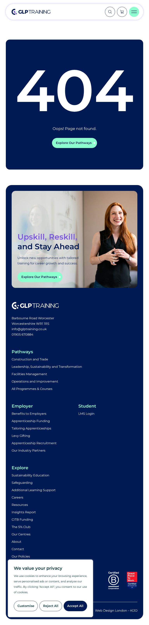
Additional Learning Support (34, 490)
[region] (50, 588)
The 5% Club (21, 527)
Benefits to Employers (29, 414)
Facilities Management (29, 374)
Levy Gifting (21, 436)
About (16, 542)
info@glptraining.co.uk (29, 329)
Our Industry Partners (28, 450)
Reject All (50, 606)
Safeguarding (22, 483)
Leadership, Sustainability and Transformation (47, 367)
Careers (17, 497)
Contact (18, 549)
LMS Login (86, 414)
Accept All (75, 606)
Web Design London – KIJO (116, 610)
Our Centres (21, 534)
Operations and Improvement (35, 381)
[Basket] (122, 12)
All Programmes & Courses (32, 389)
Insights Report (24, 512)
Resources (20, 505)
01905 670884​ (22, 334)
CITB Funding (22, 519)
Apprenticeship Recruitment (34, 443)
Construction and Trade (30, 359)
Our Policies (21, 556)
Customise (25, 606)
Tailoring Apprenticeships (31, 428)
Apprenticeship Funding (31, 421)
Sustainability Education (30, 475)
